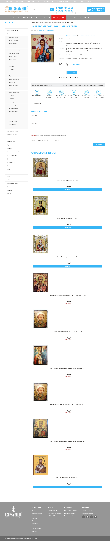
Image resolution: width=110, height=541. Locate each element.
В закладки (64, 77)
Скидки (39, 1)
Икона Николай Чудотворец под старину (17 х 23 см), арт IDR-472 (67, 368)
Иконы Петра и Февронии (55, 513)
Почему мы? (9, 1)
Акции (33, 510)
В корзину (68, 189)
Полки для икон (52, 515)
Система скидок (31, 1)
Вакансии (34, 521)
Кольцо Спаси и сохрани (70, 510)
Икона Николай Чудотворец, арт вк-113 (67, 218)
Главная (33, 22)
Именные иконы (52, 510)
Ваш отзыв (34, 123)
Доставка (34, 518)
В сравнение (75, 77)
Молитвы (46, 1)
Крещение (35, 523)
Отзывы (82, 1)
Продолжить (99, 144)
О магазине (75, 1)
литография (81, 35)
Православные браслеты (70, 516)
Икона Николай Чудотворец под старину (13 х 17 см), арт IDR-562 (67, 441)
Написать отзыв (50, 30)
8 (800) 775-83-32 (64, 10)
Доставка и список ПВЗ (63, 1)
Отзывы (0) (37, 103)
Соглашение (35, 526)
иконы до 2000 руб (90, 35)
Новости (89, 1)
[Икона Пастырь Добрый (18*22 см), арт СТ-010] (42, 48)
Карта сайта (35, 531)
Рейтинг (33, 140)
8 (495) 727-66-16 (64, 8)
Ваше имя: (34, 115)
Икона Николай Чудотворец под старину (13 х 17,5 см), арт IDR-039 (68, 295)
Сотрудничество (20, 1)
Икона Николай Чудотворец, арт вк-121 (67, 257)
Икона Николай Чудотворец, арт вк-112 (67, 180)
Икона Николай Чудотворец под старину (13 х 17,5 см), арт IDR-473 (68, 404)
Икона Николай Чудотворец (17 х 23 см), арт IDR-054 (68, 331)
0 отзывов (41, 30)
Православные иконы (41, 22)
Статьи (52, 1)
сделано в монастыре (71, 35)
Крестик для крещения (70, 513)
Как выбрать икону (37, 513)
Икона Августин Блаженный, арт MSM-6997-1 (68, 477)
